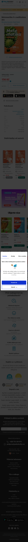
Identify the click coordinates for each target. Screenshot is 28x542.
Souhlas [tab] (4, 256)
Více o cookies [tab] (22, 256)
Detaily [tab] (13, 256)
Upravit (13, 287)
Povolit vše (14, 282)
